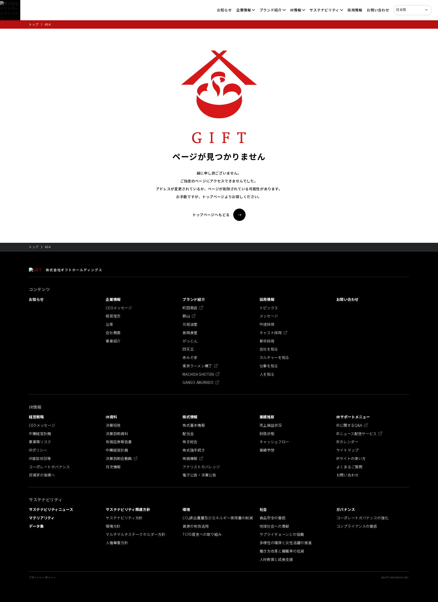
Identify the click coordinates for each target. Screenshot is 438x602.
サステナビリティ (324, 9)
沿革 (109, 324)
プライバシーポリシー (42, 577)
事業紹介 (113, 340)
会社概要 (113, 332)
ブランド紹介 (271, 9)
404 (47, 24)
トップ (34, 24)
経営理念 (113, 315)
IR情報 (295, 9)
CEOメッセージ (119, 307)
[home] (10, 10)
